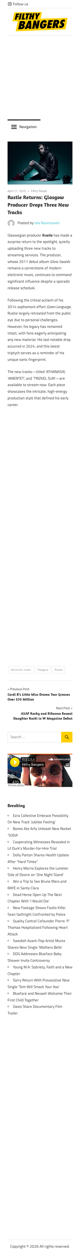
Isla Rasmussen (47, 223)
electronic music (21, 669)
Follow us (20, 4)
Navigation (28, 127)
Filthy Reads (39, 190)
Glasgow (43, 669)
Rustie (59, 669)
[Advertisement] (40, 77)
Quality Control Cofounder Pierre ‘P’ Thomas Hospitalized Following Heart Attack (39, 927)
